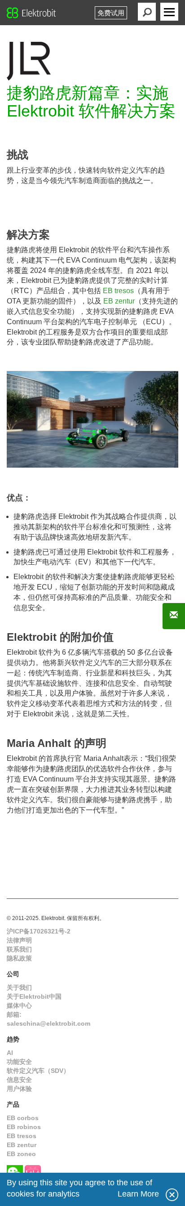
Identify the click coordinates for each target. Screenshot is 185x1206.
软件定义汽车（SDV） (38, 1070)
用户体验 (19, 1088)
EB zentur (119, 301)
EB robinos (24, 1126)
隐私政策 (19, 958)
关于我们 (19, 987)
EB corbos (23, 1117)
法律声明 (19, 940)
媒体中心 (19, 1005)
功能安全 (19, 1061)
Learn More (138, 1193)
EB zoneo (21, 1153)
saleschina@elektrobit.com (48, 1023)
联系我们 (19, 949)
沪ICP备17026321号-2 (38, 931)
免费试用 (110, 13)
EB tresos (118, 291)
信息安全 (19, 1079)
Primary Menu (169, 12)
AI (10, 1052)
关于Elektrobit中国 (34, 996)
